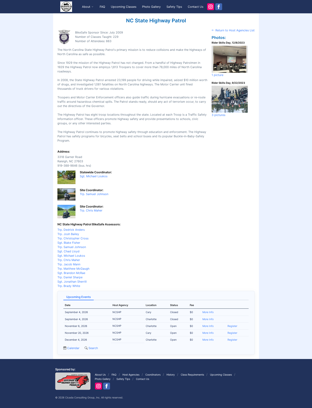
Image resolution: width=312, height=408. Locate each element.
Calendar (73, 348)
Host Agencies (130, 374)
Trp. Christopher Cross (72, 238)
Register (232, 325)
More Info (208, 312)
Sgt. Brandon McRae (71, 273)
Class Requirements (192, 374)
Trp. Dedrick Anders (71, 229)
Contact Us (195, 6)
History (170, 374)
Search (93, 348)
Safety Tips (174, 6)
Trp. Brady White (68, 286)
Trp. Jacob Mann (68, 264)
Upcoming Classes (123, 6)
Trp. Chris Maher (91, 210)
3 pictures (218, 115)
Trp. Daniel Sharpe (70, 277)
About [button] (86, 6)
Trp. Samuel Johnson (94, 194)
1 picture (217, 75)
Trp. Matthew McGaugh (73, 268)
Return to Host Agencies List (234, 30)
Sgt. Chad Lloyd (68, 251)
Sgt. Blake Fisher (68, 242)
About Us (100, 374)
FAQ (102, 6)
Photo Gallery (151, 6)
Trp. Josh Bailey (68, 234)
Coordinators (153, 374)
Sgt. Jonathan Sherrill (72, 281)
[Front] (66, 6)
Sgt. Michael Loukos (93, 176)
